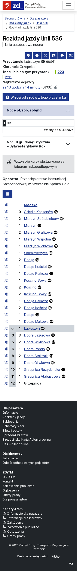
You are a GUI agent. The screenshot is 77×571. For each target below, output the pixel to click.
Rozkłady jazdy (14, 417)
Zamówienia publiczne (18, 486)
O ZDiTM (9, 477)
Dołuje (29, 260)
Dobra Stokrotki (36, 356)
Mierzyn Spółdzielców (41, 218)
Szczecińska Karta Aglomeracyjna (27, 439)
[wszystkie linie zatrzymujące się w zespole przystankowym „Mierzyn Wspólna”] (6, 239)
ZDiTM (8, 472)
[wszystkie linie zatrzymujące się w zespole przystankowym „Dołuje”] (6, 260)
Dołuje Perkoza (36, 273)
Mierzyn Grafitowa (38, 232)
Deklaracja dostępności (32, 556)
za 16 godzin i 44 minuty (21, 87)
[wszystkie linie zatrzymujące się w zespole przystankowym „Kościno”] (6, 287)
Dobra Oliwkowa (37, 363)
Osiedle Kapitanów (38, 212)
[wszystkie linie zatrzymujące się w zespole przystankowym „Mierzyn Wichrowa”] (6, 246)
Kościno (30, 287)
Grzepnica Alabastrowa (42, 376)
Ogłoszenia (11, 490)
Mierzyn (30, 225)
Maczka (30, 205)
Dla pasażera (13, 408)
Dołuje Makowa (36, 321)
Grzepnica (32, 383)
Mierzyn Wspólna (37, 239)
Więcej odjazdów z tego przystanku (38, 97)
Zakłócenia (11, 421)
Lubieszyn (32, 328)
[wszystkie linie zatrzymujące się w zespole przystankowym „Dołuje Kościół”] (6, 266)
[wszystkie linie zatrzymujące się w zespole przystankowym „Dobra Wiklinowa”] (6, 342)
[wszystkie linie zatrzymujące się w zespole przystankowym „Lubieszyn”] (6, 328)
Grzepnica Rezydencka (42, 369)
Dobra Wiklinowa (37, 342)
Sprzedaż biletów (15, 435)
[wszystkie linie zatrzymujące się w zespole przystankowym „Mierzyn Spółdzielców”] (6, 218)
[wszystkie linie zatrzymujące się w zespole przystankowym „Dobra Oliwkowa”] (6, 363)
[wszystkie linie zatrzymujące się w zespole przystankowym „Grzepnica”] (6, 383)
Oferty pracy (12, 495)
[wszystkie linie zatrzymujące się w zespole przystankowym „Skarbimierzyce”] (6, 253)
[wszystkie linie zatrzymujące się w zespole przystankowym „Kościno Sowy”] (6, 280)
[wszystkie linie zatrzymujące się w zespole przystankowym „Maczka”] (6, 205)
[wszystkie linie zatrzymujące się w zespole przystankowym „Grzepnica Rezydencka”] (6, 369)
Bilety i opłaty (12, 430)
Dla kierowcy (12, 453)
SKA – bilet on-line (16, 444)
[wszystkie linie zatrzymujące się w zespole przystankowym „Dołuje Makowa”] (6, 321)
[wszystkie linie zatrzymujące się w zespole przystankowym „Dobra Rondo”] (6, 349)
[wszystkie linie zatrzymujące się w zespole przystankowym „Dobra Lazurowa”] (6, 335)
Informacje (10, 412)
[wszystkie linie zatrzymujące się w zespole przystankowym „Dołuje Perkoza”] (6, 273)
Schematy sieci (13, 426)
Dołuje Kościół (35, 266)
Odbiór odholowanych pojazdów (26, 462)
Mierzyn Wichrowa (38, 246)
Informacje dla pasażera (24, 513)
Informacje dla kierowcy (24, 518)
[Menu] (68, 5)
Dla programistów (15, 499)
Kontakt (8, 481)
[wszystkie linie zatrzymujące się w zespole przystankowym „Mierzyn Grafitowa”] (6, 232)
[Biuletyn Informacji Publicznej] (55, 556)
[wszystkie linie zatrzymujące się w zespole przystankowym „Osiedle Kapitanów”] (6, 212)
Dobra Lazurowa (37, 335)
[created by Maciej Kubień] (71, 563)
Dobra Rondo (34, 349)
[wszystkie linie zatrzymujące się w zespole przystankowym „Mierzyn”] (6, 225)
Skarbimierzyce (36, 253)
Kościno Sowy (35, 280)
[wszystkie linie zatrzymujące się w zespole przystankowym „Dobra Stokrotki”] (6, 356)
